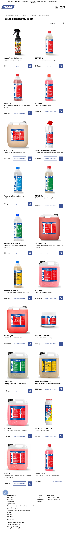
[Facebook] (15, 528)
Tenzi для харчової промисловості (18, 510)
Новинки (10, 516)
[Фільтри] (64, 23)
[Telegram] (11, 528)
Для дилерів (25, 1)
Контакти (32, 1)
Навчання (17, 1)
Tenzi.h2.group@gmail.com (15, 522)
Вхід (38, 497)
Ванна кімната (32, 15)
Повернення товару (52, 1)
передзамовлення (57, 481)
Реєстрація (40, 499)
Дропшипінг (33, 2)
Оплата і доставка (41, 1)
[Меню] (64, 7)
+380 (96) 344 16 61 (13, 524)
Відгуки (39, 501)
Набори (9, 514)
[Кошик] (61, 7)
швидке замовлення (19, 66)
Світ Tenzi (10, 1)
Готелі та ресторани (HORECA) (17, 15)
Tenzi (6, 15)
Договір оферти (12, 508)
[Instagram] (19, 528)
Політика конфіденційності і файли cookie (20, 506)
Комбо (9, 512)
